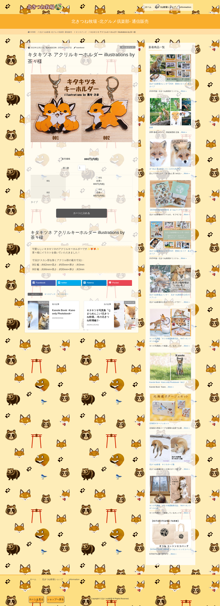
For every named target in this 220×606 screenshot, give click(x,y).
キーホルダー (63, 294)
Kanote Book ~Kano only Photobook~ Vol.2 (166, 382)
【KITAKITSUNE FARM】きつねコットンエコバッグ (170, 549)
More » (184, 91)
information (74, 579)
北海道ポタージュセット (159, 423)
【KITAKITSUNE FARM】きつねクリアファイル (168, 210)
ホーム (33, 579)
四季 (151, 128)
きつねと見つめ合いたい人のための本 (164, 169)
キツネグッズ (127, 47)
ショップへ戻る (55, 599)
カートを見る (36, 599)
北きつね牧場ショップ (52, 579)
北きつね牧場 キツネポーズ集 (162, 464)
